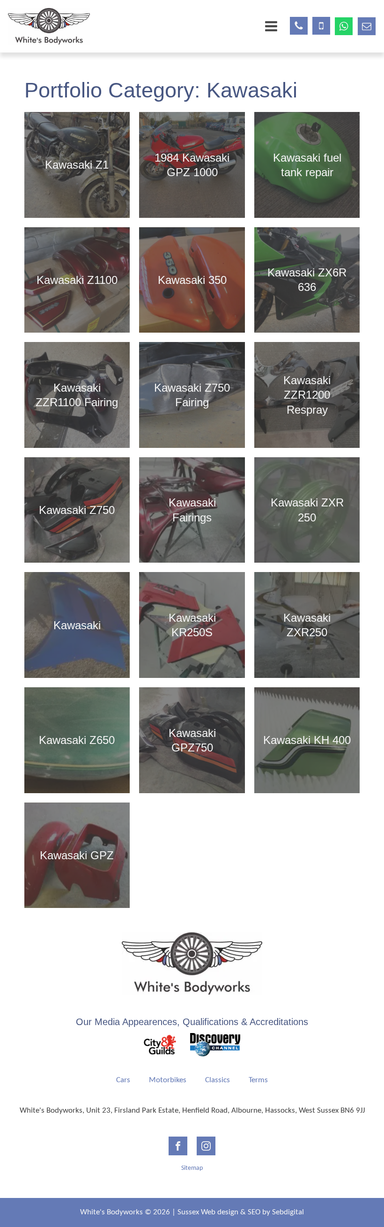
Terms (258, 1080)
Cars (123, 1080)
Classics (217, 1080)
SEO (254, 1212)
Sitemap (192, 1168)
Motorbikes (167, 1080)
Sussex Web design (207, 1212)
